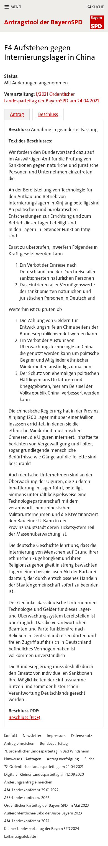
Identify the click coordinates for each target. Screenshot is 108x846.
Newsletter (32, 735)
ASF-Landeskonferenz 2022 (26, 797)
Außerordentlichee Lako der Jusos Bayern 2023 (43, 813)
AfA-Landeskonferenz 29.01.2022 (31, 790)
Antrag (17, 114)
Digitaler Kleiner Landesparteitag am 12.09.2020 (44, 774)
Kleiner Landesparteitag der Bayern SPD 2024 (41, 828)
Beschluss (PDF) (24, 717)
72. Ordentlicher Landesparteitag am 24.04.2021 (43, 766)
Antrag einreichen (19, 743)
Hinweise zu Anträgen (22, 759)
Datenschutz (81, 735)
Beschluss (48, 114)
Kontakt (10, 735)
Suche (89, 759)
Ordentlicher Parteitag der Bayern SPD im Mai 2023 (46, 805)
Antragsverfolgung (63, 759)
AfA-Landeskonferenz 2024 (27, 821)
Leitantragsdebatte (20, 836)
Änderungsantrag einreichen (28, 782)
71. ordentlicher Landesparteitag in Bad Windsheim (46, 751)
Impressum (56, 735)
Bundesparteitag (54, 743)
